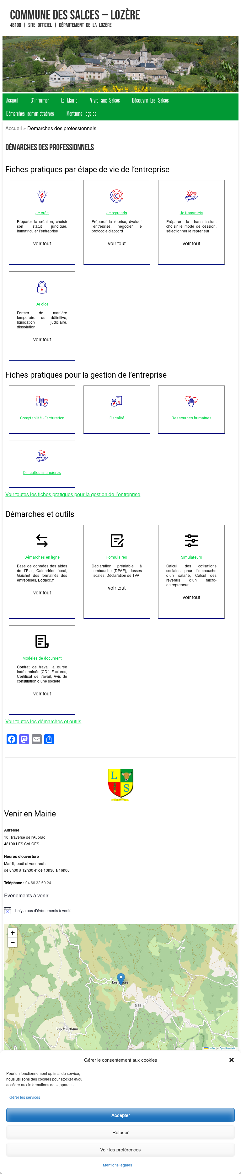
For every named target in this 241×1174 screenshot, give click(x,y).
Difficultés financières (42, 472)
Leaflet (211, 1048)
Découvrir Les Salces (150, 100)
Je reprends (116, 213)
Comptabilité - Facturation (42, 418)
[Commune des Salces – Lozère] (121, 64)
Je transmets (191, 213)
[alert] (120, 910)
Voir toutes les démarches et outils (43, 721)
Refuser (120, 1132)
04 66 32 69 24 (38, 882)
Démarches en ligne (42, 557)
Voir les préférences (120, 1149)
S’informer (40, 100)
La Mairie (69, 100)
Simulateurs (191, 557)
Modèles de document (42, 658)
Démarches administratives (30, 113)
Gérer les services (24, 1097)
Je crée (42, 213)
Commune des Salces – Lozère (75, 15)
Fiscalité (117, 418)
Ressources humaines (192, 418)
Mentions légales (117, 1164)
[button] (231, 1060)
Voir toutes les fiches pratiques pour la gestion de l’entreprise (72, 494)
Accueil (12, 100)
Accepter (120, 1115)
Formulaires (116, 557)
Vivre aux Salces (105, 100)
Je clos (42, 304)
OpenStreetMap (228, 1048)
